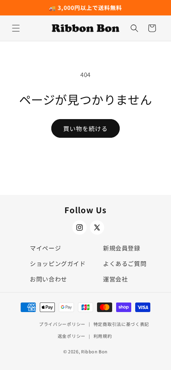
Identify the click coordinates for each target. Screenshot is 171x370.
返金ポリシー (72, 336)
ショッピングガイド (58, 263)
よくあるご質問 (124, 263)
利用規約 (102, 336)
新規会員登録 (121, 248)
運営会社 (115, 279)
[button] (16, 28)
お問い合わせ (48, 279)
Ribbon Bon (94, 351)
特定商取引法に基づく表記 (121, 324)
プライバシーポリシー (62, 324)
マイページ (45, 248)
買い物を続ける (85, 128)
